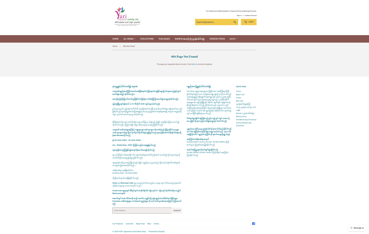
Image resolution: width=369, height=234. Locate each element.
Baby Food (240, 95)
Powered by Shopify (156, 231)
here (193, 64)
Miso (149, 224)
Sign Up (177, 211)
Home (115, 39)
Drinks (238, 98)
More (232, 39)
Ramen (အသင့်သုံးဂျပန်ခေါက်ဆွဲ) (190, 39)
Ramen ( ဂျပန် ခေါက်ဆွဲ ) (245, 113)
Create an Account (251, 15)
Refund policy (241, 116)
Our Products (117, 224)
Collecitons (147, 39)
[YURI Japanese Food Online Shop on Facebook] (253, 224)
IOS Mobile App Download (246, 120)
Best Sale (239, 101)
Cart (251, 22)
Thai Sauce (164, 39)
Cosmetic (129, 224)
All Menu (128, 39)
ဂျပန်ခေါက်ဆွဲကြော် (243, 104)
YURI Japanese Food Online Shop (132, 231)
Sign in (239, 15)
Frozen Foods (217, 39)
